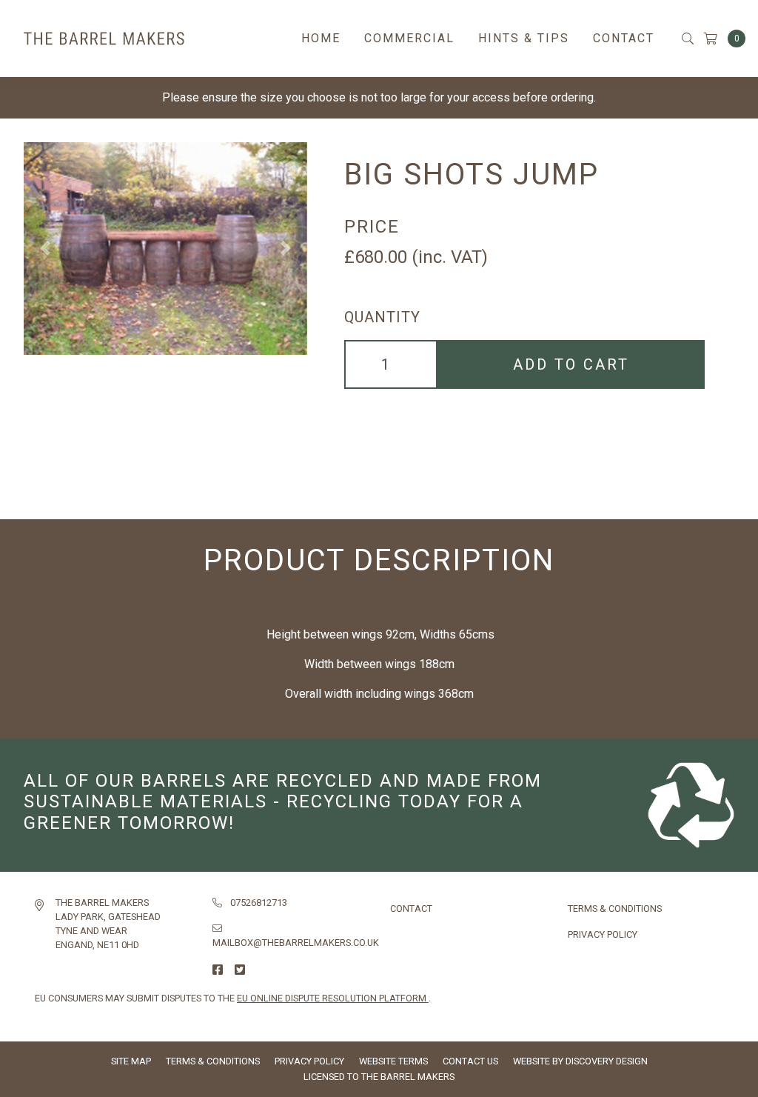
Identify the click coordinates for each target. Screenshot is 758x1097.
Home (321, 38)
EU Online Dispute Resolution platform (333, 998)
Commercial (409, 38)
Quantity (382, 317)
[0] (718, 39)
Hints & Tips (523, 38)
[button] (45, 248)
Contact (623, 38)
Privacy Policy (602, 934)
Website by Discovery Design (580, 1061)
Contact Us (470, 1061)
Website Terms (393, 1061)
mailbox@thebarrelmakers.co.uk (295, 942)
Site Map (131, 1061)
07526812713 (258, 902)
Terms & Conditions (615, 908)
